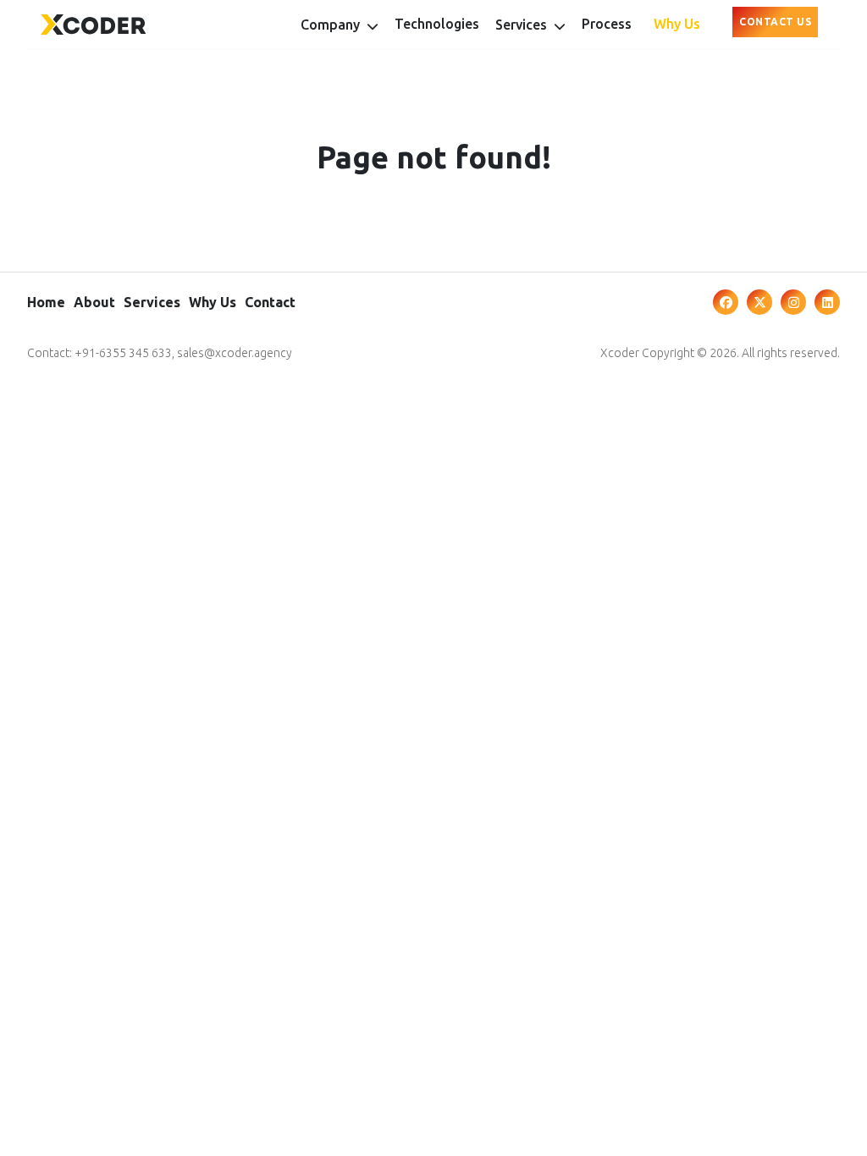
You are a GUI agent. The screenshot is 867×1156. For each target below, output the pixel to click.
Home (46, 302)
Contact (270, 302)
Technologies (437, 23)
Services (152, 302)
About (94, 302)
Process (607, 23)
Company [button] (332, 24)
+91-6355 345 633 (123, 353)
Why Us (677, 23)
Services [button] (522, 24)
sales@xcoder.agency (234, 353)
